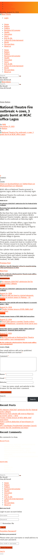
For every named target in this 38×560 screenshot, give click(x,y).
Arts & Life (8, 38)
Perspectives (9, 44)
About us (7, 7)
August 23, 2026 (6, 320)
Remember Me (8, 523)
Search (2, 396)
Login (6, 18)
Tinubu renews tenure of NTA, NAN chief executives (17, 316)
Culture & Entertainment (13, 40)
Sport (6, 36)
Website (3, 382)
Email (2, 378)
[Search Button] (20, 84)
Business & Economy (12, 30)
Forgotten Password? (8, 531)
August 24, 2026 (6, 293)
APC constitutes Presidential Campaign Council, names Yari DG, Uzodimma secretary (18, 427)
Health (6, 32)
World (6, 42)
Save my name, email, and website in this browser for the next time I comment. (17, 387)
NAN (4, 124)
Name (3, 374)
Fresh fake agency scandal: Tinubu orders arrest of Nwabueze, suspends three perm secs (17, 329)
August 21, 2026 (6, 333)
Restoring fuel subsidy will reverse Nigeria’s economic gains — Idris (17, 415)
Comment (4, 356)
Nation (7, 26)
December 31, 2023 (7, 126)
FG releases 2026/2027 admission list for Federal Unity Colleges (19, 445)
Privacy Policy (9, 9)
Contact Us (8, 5)
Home (6, 3)
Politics (7, 28)
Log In (2, 551)
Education (8, 34)
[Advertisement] (17, 98)
